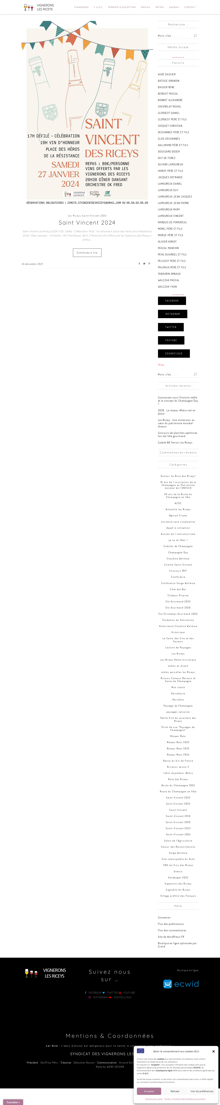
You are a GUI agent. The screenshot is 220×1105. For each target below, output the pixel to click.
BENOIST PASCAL (168, 93)
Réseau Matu (178, 736)
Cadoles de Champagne (178, 546)
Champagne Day (178, 552)
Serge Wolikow (178, 853)
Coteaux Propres (178, 595)
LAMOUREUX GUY (168, 190)
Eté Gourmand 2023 (178, 601)
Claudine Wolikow (178, 558)
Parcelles (178, 699)
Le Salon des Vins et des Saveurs (178, 640)
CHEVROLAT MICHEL (170, 106)
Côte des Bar (178, 589)
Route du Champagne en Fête (178, 791)
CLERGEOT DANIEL (169, 113)
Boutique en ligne (188, 970)
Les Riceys (74, 215)
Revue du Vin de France (178, 760)
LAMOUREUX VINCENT (171, 215)
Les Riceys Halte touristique (178, 659)
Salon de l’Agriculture (178, 840)
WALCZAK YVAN (167, 286)
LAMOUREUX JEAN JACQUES (175, 196)
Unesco (178, 871)
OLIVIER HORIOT (167, 241)
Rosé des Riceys (178, 779)
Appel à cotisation (178, 527)
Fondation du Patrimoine (178, 620)
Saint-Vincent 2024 (94, 215)
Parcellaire (178, 693)
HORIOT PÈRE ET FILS (170, 170)
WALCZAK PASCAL (169, 280)
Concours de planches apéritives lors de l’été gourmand (178, 434)
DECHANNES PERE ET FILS (173, 132)
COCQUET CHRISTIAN (170, 125)
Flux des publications (171, 923)
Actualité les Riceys (178, 509)
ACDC (178, 503)
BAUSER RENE (166, 87)
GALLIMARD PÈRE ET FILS (173, 145)
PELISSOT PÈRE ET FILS (172, 260)
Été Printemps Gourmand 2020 (178, 613)
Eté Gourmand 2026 (178, 607)
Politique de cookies (154, 1099)
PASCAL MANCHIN (168, 248)
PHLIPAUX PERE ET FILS (172, 267)
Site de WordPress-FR (171, 936)
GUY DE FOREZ (167, 158)
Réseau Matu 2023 (178, 748)
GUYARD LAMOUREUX (170, 164)
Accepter (149, 1091)
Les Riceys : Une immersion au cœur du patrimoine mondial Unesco (176, 423)
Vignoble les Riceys (178, 889)
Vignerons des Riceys (178, 883)
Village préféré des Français (178, 895)
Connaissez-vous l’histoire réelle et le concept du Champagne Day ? (178, 400)
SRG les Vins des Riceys (178, 865)
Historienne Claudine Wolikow (178, 626)
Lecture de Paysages (178, 647)
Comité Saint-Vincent (178, 564)
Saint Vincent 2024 (87, 222)
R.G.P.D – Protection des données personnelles (185, 1099)
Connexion (164, 917)
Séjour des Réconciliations (178, 846)
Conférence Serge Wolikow (178, 583)
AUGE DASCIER (167, 74)
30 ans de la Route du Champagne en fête (178, 495)
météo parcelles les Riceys (178, 672)
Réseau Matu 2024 (178, 754)
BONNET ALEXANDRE (170, 100)
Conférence (178, 577)
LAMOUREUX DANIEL (170, 183)
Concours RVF (178, 570)
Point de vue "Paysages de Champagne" (178, 728)
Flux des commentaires (172, 930)
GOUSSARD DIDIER (169, 151)
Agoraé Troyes (178, 515)
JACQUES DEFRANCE (170, 177)
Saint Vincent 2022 (178, 797)
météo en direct (178, 665)
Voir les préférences (202, 1091)
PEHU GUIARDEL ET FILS (172, 254)
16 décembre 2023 (32, 264)
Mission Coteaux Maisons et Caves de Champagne (178, 679)
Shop (161, 364)
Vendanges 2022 (178, 877)
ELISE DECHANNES (169, 138)
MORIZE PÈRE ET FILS (170, 235)
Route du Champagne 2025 (178, 785)
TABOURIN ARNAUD (169, 273)
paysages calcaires (178, 711)
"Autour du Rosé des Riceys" (178, 476)
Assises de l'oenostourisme (178, 534)
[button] (213, 1051)
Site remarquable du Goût (178, 859)
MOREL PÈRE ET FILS (170, 228)
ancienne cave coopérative (178, 521)
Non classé (178, 687)
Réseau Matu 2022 (178, 742)
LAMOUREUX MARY (169, 209)
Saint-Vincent (178, 810)
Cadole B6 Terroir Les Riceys (175, 442)
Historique (178, 632)
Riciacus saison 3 (178, 766)
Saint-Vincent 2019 (178, 816)
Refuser (175, 1091)
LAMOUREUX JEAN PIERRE (173, 203)
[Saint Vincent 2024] (87, 114)
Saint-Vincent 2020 (178, 822)
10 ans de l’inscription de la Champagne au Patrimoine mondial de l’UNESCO (178, 485)
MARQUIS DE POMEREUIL (172, 222)
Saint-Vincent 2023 (178, 828)
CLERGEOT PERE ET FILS (172, 119)
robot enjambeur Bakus (178, 773)
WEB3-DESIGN (115, 1066)
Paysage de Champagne (178, 705)
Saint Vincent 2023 (178, 803)
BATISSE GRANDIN (169, 80)
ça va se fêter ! (178, 540)
